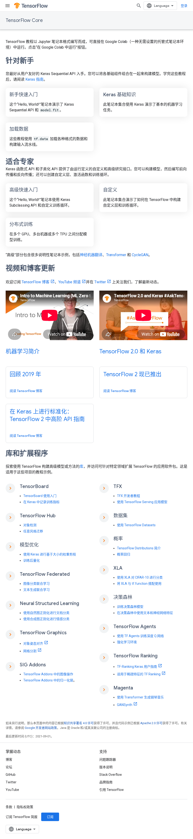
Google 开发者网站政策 (41, 728)
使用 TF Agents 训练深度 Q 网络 (140, 636)
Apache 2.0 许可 (151, 723)
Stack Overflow (110, 774)
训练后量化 (31, 560)
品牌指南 (106, 782)
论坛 (9, 767)
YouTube (12, 790)
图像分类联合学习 (36, 583)
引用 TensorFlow (111, 790)
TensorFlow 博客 (35, 282)
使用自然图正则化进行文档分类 (46, 613)
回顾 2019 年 (25, 374)
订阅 (50, 817)
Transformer (116, 255)
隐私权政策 (25, 807)
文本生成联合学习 (36, 590)
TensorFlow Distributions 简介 (139, 548)
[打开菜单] (7, 5)
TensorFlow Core (24, 20)
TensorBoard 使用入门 (39, 496)
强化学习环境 (127, 642)
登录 (184, 6)
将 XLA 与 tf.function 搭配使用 (139, 583)
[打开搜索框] (139, 5)
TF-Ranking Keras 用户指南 (137, 666)
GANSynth (124, 705)
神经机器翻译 (91, 255)
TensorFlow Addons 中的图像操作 (48, 674)
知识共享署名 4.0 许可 (79, 723)
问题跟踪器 (107, 759)
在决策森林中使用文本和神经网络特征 (145, 613)
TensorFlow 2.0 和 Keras (130, 351)
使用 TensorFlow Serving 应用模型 (142, 502)
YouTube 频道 (69, 282)
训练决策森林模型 (130, 607)
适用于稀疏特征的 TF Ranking (139, 674)
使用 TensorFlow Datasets (136, 525)
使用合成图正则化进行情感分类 (46, 619)
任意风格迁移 (33, 531)
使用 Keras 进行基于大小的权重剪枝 (49, 554)
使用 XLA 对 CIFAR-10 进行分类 (140, 577)
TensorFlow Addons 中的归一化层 (48, 680)
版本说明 (106, 767)
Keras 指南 (34, 79)
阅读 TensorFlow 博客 (26, 391)
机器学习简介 (23, 351)
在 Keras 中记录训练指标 (41, 502)
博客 (9, 759)
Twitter (100, 282)
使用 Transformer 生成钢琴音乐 (140, 697)
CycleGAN (140, 255)
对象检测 (29, 525)
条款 (9, 807)
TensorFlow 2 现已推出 (132, 374)
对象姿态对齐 (33, 643)
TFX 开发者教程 (128, 496)
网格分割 (29, 651)
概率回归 (123, 554)
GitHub (11, 774)
